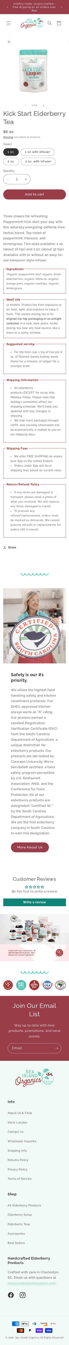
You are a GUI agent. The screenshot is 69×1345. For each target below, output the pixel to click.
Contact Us (16, 1132)
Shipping (8, 137)
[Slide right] (43, 105)
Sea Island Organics (27, 1337)
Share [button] (12, 547)
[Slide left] (25, 105)
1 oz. (11, 152)
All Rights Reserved (52, 1337)
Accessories (16, 1233)
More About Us (30, 847)
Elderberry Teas (19, 1224)
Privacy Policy (17, 1169)
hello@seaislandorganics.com (32, 1283)
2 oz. (11, 161)
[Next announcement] (62, 7)
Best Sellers (16, 1243)
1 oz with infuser (37, 152)
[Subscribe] (56, 1048)
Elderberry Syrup (20, 1214)
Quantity (9, 170)
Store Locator (17, 1122)
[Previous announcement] (7, 7)
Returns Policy (18, 1160)
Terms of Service (20, 1178)
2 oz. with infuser (38, 161)
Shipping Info (17, 1150)
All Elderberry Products (24, 1205)
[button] (8, 23)
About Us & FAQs (20, 1113)
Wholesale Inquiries (22, 1141)
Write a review (34, 902)
